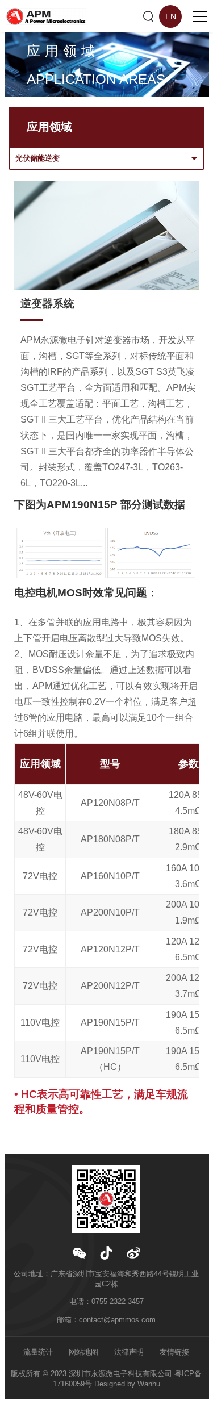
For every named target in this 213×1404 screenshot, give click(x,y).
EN (170, 16)
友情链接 (174, 1352)
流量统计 (38, 1352)
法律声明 (129, 1352)
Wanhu (148, 1384)
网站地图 (83, 1352)
